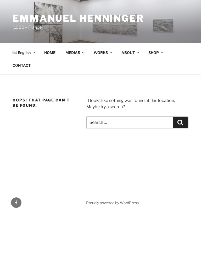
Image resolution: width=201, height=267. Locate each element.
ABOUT (128, 52)
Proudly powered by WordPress (112, 203)
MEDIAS (72, 52)
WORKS (101, 52)
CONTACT (22, 65)
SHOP (153, 52)
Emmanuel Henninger (78, 18)
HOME (49, 52)
